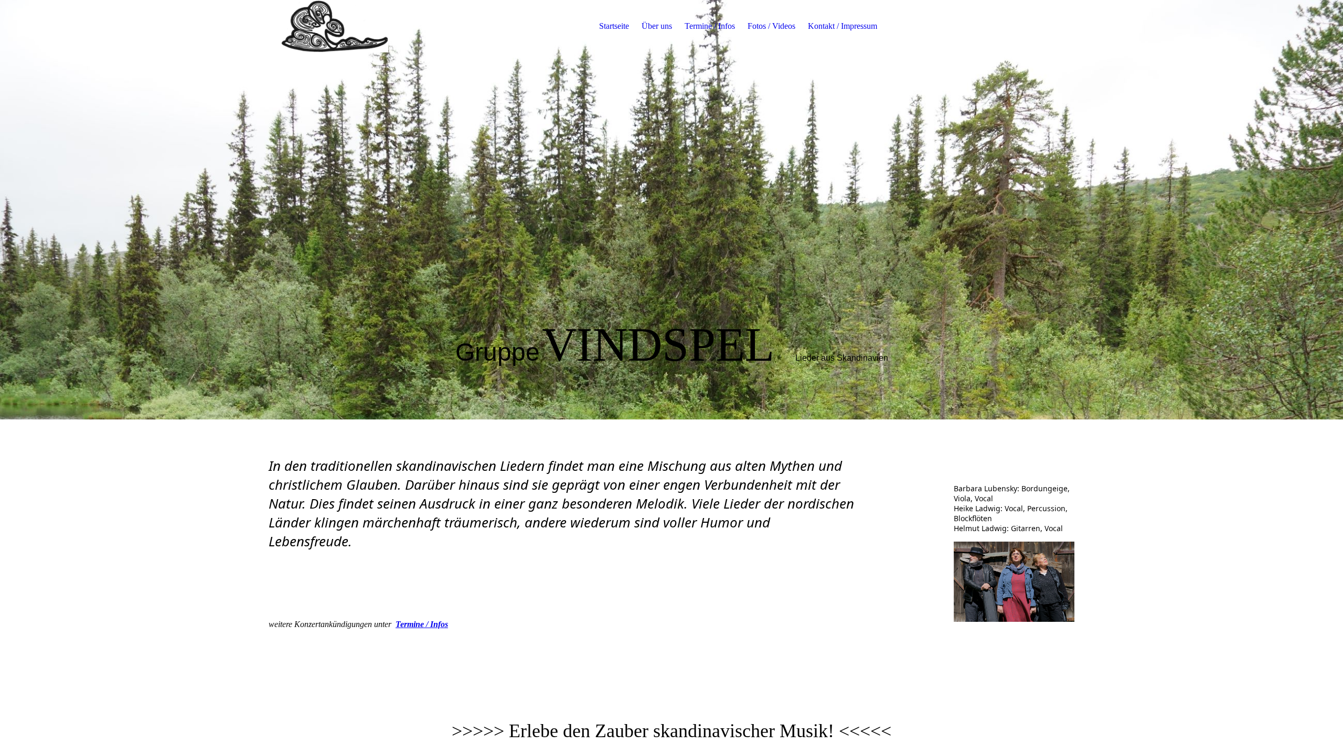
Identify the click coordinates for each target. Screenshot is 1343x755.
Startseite (614, 25)
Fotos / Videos (771, 25)
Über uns (657, 25)
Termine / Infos (710, 25)
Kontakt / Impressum (842, 25)
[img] (334, 26)
